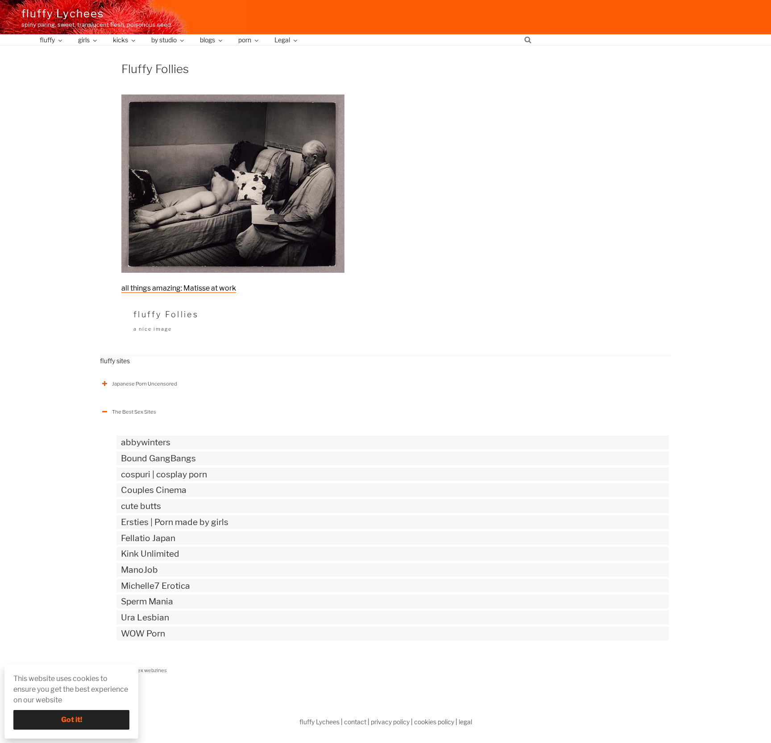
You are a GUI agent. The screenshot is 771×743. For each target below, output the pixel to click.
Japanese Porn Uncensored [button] (144, 384)
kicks (120, 40)
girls (84, 40)
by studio (164, 40)
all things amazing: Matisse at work (178, 288)
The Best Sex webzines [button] (139, 670)
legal (465, 722)
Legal (282, 40)
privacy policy (390, 722)
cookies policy (434, 722)
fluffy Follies (166, 314)
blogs (207, 40)
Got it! (71, 719)
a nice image (152, 329)
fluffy (47, 40)
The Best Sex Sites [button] (134, 412)
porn (244, 40)
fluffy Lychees (62, 13)
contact (355, 722)
